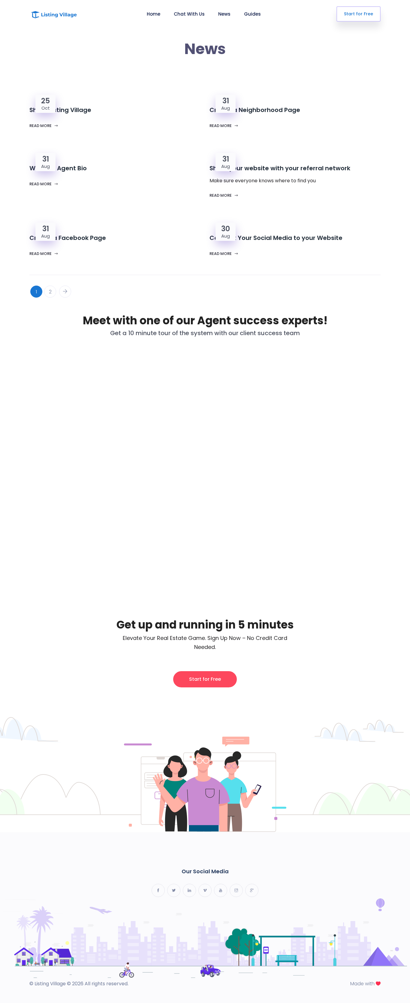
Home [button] (153, 14)
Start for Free (358, 14)
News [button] (224, 14)
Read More (41, 126)
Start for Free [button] (205, 679)
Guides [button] (252, 14)
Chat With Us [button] (189, 14)
